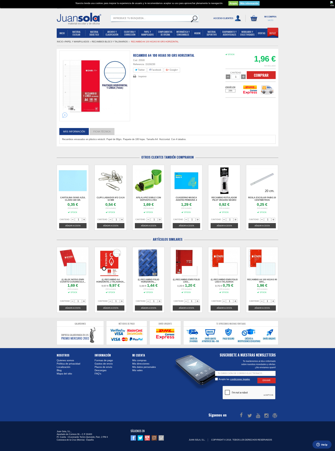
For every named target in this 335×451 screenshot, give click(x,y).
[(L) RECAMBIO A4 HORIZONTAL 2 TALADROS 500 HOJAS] (110, 263)
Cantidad (235, 73)
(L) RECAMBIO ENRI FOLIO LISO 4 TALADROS (224, 280)
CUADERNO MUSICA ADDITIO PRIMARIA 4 (186, 198)
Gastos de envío (104, 363)
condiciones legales (240, 379)
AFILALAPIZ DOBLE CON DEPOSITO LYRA (148, 198)
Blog (59, 370)
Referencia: (139, 64)
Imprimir (142, 76)
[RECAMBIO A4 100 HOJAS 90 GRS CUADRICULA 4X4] (262, 263)
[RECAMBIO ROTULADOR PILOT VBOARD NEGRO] (224, 180)
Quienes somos (65, 360)
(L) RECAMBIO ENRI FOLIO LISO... (186, 280)
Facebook (156, 70)
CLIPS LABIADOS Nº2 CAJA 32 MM (111, 198)
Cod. (135, 60)
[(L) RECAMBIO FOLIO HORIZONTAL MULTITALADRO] (148, 263)
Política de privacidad (68, 363)
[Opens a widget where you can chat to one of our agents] (322, 445)
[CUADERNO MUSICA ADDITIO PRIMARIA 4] (186, 180)
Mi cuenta (138, 355)
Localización (63, 367)
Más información (249, 3)
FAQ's (98, 373)
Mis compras (139, 360)
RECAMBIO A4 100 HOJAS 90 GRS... (262, 280)
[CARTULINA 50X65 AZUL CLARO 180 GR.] (73, 180)
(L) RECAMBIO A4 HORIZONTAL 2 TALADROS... (110, 280)
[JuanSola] (79, 19)
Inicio (60, 41)
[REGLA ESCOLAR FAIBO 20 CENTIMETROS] (262, 180)
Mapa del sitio (64, 373)
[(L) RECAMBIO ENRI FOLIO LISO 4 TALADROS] (224, 263)
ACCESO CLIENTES (223, 18)
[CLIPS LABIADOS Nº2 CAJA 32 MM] (110, 180)
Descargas (100, 370)
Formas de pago (104, 360)
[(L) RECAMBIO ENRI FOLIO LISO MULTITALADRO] (186, 263)
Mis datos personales (144, 367)
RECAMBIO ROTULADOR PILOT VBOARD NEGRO (224, 198)
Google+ (173, 70)
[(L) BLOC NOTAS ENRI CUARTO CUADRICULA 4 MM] (73, 263)
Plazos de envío (103, 367)
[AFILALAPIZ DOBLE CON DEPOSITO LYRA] (148, 180)
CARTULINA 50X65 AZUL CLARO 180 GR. (72, 198)
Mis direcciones (140, 363)
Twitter (141, 70)
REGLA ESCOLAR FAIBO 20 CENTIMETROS (262, 198)
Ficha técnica (102, 131)
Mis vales (137, 370)
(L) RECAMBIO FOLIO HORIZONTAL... (148, 280)
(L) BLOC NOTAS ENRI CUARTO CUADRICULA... (72, 280)
